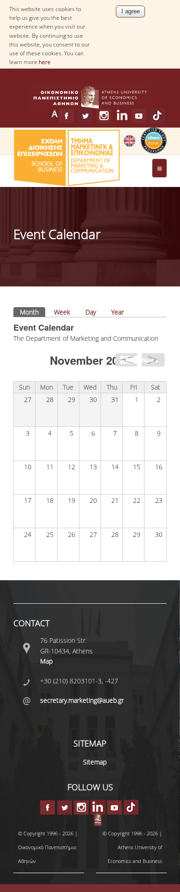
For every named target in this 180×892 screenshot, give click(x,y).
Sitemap (95, 762)
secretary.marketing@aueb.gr (82, 700)
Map (46, 661)
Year (117, 312)
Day (90, 312)
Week (62, 312)
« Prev (129, 360)
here (45, 62)
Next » (149, 360)
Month (32, 312)
